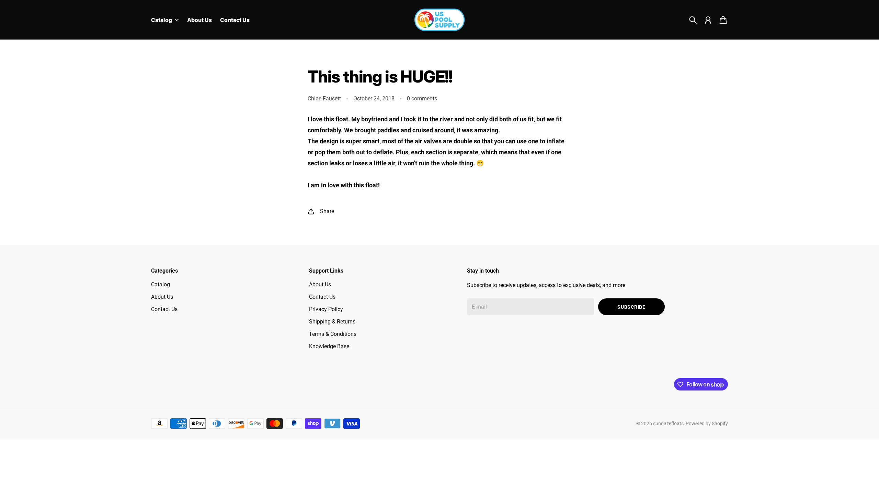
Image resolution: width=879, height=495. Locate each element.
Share (327, 211)
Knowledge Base (329, 346)
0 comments (422, 98)
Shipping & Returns (332, 321)
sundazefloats (668, 423)
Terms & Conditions (332, 334)
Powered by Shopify (707, 423)
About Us (162, 297)
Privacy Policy (326, 309)
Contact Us (164, 309)
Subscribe (631, 307)
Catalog (160, 284)
